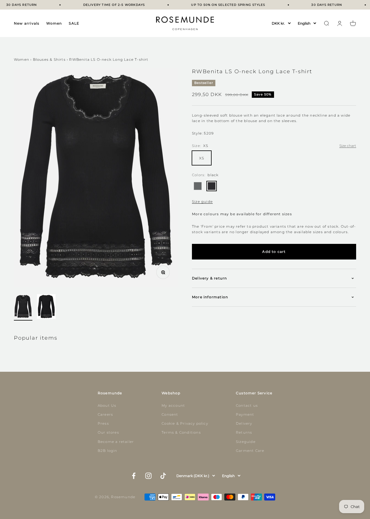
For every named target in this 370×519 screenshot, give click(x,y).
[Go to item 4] (46, 307)
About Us (107, 405)
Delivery (244, 423)
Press (103, 423)
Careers (105, 414)
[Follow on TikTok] (163, 476)
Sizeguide (246, 441)
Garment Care (250, 450)
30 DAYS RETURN (18, 5)
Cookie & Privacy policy (185, 423)
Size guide (202, 201)
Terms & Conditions (181, 432)
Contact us (247, 405)
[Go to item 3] (23, 307)
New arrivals (26, 23)
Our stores (108, 432)
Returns (244, 432)
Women (54, 23)
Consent (170, 414)
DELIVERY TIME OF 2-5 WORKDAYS (111, 5)
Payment (245, 414)
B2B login (107, 450)
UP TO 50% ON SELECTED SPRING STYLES (225, 5)
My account (173, 405)
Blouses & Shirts (49, 59)
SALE (74, 23)
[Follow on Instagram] (148, 476)
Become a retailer (116, 441)
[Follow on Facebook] (134, 476)
